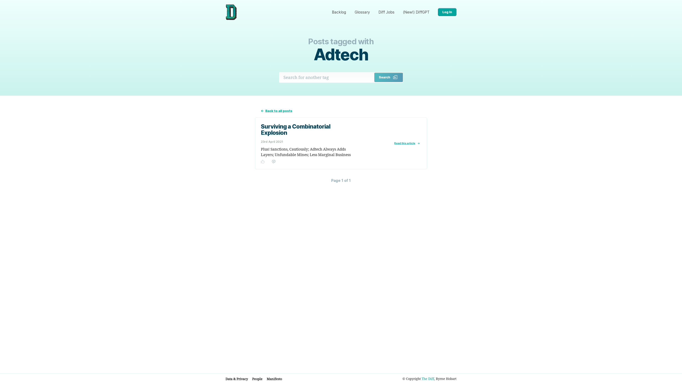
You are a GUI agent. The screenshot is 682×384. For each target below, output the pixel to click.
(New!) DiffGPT (416, 12)
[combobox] (326, 77)
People (257, 379)
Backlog (339, 12)
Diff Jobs (386, 12)
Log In (447, 12)
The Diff (428, 379)
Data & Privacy (237, 379)
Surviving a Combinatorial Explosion (296, 129)
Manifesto (274, 379)
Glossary (362, 12)
